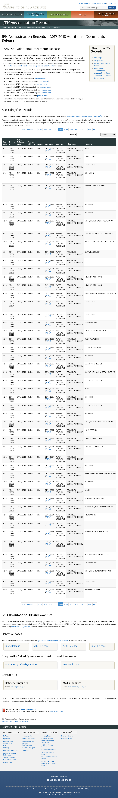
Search (111, 8)
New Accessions (66, 739)
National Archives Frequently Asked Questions (47, 740)
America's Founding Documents (106, 14)
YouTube (62, 780)
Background (98, 60)
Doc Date (49, 144)
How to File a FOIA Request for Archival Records (48, 763)
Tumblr (59, 780)
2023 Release (41, 646)
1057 (76, 129)
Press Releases (71, 664)
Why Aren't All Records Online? (49, 758)
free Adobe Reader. (28, 709)
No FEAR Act (80, 789)
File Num (70, 144)
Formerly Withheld (31, 143)
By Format (6, 739)
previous (30, 129)
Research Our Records (11, 14)
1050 (40, 129)
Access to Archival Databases (9, 754)
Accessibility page (56, 711)
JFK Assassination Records (35, 27)
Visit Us (82, 14)
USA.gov (88, 789)
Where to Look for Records (47, 753)
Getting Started (46, 736)
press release (40, 78)
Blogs (66, 780)
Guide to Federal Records (47, 746)
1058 (81, 129)
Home (5, 27)
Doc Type (59, 144)
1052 (50, 129)
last (94, 129)
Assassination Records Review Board (102, 77)
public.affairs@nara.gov (77, 687)
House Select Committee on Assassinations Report (102, 70)
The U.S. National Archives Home (24, 5)
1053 (55, 129)
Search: (73, 134)
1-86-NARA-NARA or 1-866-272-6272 (59, 795)
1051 (45, 129)
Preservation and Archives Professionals (28, 743)
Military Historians (28, 739)
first (23, 129)
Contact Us (111, 3)
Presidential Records (10, 750)
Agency (40, 144)
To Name (88, 144)
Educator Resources (59, 14)
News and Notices (67, 736)
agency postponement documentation (52, 640)
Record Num (12, 143)
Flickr (70, 780)
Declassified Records (48, 750)
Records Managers (28, 748)
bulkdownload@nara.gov (21, 627)
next (90, 129)
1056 (71, 129)
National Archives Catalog (9, 747)
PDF (47, 150)
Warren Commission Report (102, 64)
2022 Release (70, 646)
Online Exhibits (8, 762)
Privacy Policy (50, 789)
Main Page (98, 57)
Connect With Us (59, 776)
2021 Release (98, 646)
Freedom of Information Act (65, 789)
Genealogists (27, 736)
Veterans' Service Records (35, 14)
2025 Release (12, 646)
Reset (113, 135)
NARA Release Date (20, 142)
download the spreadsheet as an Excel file (83, 116)
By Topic (6, 736)
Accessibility (39, 789)
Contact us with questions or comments (15, 721)
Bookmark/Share (99, 3)
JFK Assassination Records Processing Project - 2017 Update (30, 66)
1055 (66, 129)
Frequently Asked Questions (21, 664)
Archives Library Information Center (9, 759)
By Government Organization (8, 742)
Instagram (55, 780)
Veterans (25, 750)
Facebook (48, 780)
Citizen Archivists (84, 3)
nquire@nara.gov (17, 687)
